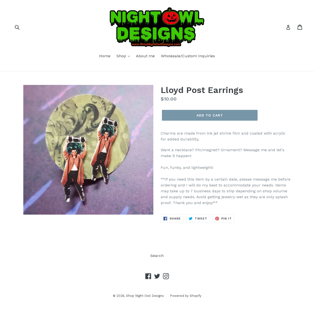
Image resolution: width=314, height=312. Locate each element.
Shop (122, 56)
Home (104, 56)
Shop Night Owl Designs (145, 296)
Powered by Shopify (185, 296)
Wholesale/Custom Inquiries (188, 56)
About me (145, 56)
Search (157, 255)
